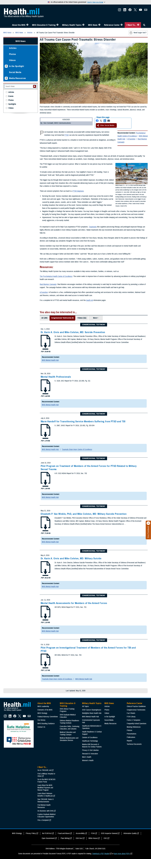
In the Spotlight (16, 66)
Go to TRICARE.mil (44, 770)
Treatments (93, 227)
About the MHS (19, 25)
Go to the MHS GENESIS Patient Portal (46, 780)
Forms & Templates (133, 720)
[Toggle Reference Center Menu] (121, 25)
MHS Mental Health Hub (50, 360)
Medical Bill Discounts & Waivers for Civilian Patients (92, 745)
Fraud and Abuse (63, 833)
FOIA (93, 833)
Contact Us (41, 727)
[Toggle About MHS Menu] (27, 25)
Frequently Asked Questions (136, 723)
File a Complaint (43, 820)
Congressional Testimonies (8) (62, 318)
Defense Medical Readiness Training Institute (69, 721)
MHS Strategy (42, 713)
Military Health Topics (72, 25)
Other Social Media (107, 125)
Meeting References (134, 727)
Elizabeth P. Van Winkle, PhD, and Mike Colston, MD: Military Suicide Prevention (84, 513)
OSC (105, 838)
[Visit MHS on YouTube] (140, 10)
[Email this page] (108, 120)
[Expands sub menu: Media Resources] (6, 78)
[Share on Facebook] (97, 120)
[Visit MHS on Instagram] (119, 10)
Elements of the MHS (44, 710)
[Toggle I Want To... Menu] (138, 25)
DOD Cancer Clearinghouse (91, 710)
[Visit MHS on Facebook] (130, 10)
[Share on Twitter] (101, 120)
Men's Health (86, 757)
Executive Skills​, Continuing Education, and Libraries (69, 727)
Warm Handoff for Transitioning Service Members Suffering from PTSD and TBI (83, 421)
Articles (12, 48)
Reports (129, 741)
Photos (12, 54)
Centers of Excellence (89, 737)
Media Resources (17, 78)
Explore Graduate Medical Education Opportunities (46, 815)
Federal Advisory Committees (47, 716)
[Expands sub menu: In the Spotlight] (6, 66)
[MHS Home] (19, 711)
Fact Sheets (131, 713)
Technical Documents (134, 744)
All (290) (44, 318)
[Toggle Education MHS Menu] (57, 25)
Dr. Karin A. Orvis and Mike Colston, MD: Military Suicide (71, 558)
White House (92, 838)
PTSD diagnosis (78, 191)
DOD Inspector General (109, 833)
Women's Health (87, 760)
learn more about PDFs (122, 853)
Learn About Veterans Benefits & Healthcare (45, 794)
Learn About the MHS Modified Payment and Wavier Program (45, 787)
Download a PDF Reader (100, 853)
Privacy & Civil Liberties (90, 750)
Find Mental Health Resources (43, 806)
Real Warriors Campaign (48, 284)
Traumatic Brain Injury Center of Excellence (77, 449)
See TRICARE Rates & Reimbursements (45, 800)
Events (10, 96)
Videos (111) (81, 318)
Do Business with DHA (45, 811)
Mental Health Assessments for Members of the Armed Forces (74, 603)
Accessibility (80, 833)
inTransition (131, 139)
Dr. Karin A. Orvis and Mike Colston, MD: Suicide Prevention (73, 332)
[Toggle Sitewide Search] (144, 25)
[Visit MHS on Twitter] (135, 10)
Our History (41, 720)
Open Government (48, 838)
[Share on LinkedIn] (104, 120)
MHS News (93, 25)
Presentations (131, 734)
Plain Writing (65, 838)
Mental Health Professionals (56, 376)
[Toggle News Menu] (99, 25)
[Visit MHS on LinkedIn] (124, 10)
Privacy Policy (31, 833)
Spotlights (12, 104)
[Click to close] (148, 523)
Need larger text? (140, 32)
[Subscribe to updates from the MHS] (145, 10)
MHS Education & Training (44, 25)
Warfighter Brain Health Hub (91, 713)
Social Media (15, 72)
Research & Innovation (90, 754)
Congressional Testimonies (136, 710)
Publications (131, 737)
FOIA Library (131, 716)
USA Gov (79, 838)
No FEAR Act (46, 833)
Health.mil (89, 300)
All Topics (85, 706)
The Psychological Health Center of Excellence (56, 276)
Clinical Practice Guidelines (136, 706)
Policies (129, 730)
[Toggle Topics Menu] (83, 25)
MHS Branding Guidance (46, 723)
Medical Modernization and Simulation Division (69, 739)
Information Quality (130, 833)
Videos (12, 60)
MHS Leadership (43, 706)
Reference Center (112, 25)
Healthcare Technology (90, 741)
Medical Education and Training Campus (68, 733)
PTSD (66, 135)
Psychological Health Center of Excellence (131, 134)
